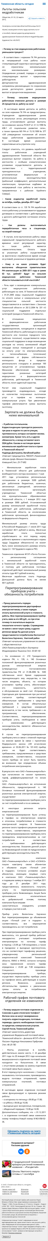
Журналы (24, 1189)
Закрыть (6, 1236)
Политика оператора (15, 1233)
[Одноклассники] (27, 1151)
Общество (6, 17)
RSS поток (25, 1193)
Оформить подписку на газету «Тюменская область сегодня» (24, 1132)
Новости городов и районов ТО (9, 1192)
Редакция (25, 1191)
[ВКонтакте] (21, 1151)
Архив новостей (8, 1189)
